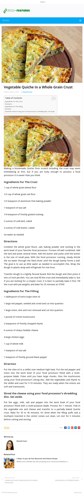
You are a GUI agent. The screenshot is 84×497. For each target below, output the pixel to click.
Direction (8, 109)
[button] (42, 2)
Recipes (6, 428)
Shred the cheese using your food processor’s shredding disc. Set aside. (30, 111)
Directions (8, 104)
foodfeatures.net (11, 492)
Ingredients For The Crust (13, 101)
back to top (77, 492)
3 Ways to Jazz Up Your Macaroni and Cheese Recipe (37, 459)
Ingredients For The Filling (14, 106)
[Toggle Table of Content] (52, 98)
